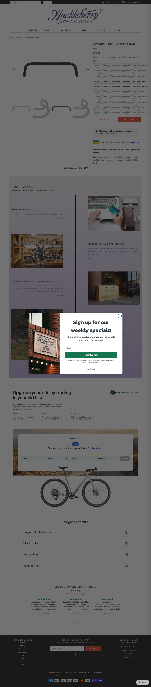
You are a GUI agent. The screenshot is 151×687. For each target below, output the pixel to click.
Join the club (91, 354)
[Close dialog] (120, 316)
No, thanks (91, 369)
